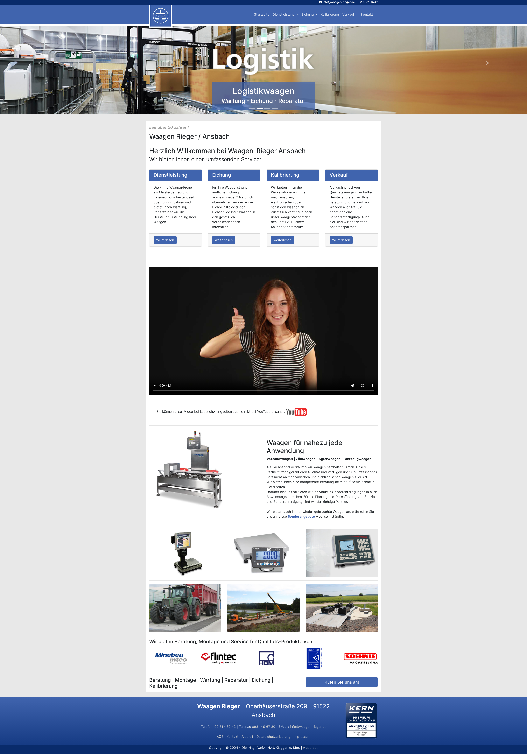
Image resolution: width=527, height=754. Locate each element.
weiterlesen (165, 240)
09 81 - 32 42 (225, 727)
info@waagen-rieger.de (339, 2)
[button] (39, 63)
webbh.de (310, 748)
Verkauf (348, 14)
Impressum (302, 736)
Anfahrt (247, 736)
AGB (220, 736)
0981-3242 (370, 2)
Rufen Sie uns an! (342, 682)
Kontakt (367, 14)
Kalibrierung (330, 14)
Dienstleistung (284, 14)
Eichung (308, 14)
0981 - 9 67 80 (263, 727)
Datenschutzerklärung (273, 736)
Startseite (261, 14)
